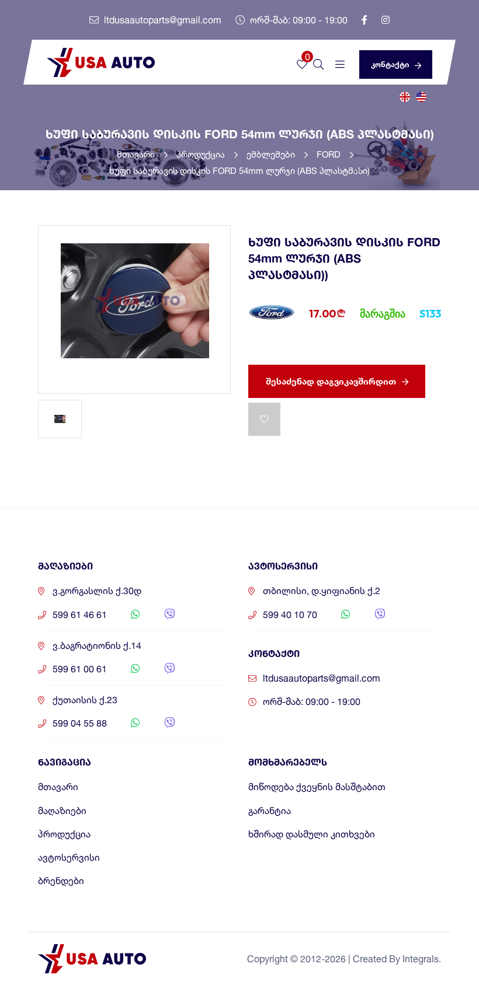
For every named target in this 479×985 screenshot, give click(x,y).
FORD (330, 154)
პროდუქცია (201, 154)
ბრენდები (61, 880)
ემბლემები (272, 154)
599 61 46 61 (80, 614)
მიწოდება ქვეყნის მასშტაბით (317, 786)
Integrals (420, 959)
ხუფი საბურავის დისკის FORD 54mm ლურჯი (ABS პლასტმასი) (239, 170)
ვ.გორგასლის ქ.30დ (97, 590)
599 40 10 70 (290, 614)
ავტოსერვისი (69, 857)
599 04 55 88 (80, 723)
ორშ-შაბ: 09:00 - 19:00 (298, 20)
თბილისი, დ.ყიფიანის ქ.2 (321, 590)
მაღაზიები (62, 810)
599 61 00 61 (80, 669)
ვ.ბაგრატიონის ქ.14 (97, 645)
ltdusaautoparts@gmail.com (161, 20)
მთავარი (137, 154)
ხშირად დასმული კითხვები (311, 834)
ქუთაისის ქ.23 (85, 699)
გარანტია (269, 810)
